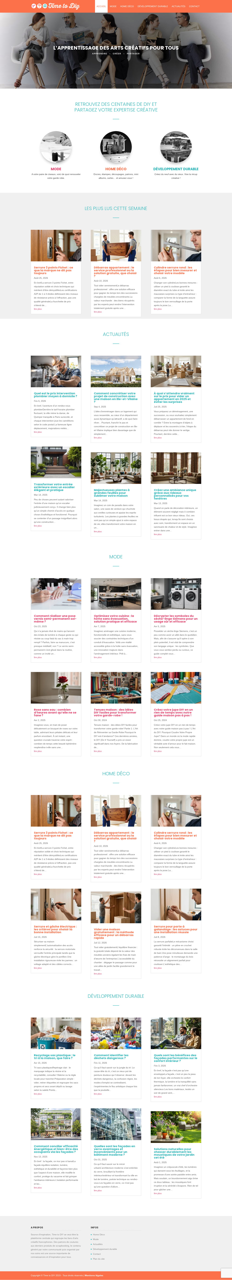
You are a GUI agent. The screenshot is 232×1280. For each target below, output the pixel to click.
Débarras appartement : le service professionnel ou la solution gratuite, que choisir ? (115, 271)
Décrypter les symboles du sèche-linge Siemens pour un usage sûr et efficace (176, 618)
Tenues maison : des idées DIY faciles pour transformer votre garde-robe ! (115, 712)
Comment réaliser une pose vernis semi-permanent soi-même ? (55, 618)
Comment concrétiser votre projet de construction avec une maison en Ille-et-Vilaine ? (116, 397)
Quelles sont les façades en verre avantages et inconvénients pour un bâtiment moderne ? (114, 1150)
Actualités (178, 6)
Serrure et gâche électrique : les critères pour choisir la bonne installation (55, 929)
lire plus (38, 309)
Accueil (101, 6)
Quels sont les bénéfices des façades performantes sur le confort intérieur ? (175, 1058)
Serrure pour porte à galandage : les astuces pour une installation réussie (175, 929)
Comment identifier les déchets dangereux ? (111, 1056)
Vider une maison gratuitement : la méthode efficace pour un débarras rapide (114, 933)
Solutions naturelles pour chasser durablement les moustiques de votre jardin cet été (174, 1153)
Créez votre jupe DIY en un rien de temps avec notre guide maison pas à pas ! (173, 712)
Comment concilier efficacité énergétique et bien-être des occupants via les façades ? (56, 1149)
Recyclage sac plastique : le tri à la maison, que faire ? (54, 1056)
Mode (113, 6)
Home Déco (127, 6)
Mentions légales (94, 1275)
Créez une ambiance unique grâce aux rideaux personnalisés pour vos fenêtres (175, 494)
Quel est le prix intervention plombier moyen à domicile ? (55, 394)
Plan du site (99, 1259)
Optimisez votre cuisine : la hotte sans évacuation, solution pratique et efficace (115, 618)
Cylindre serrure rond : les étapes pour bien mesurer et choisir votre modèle (175, 270)
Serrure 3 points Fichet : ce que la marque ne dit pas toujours (53, 270)
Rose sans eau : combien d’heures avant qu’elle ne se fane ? (55, 712)
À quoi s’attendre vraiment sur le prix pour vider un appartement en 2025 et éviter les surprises (174, 397)
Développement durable (153, 6)
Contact (194, 6)
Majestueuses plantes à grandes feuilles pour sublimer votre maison (112, 493)
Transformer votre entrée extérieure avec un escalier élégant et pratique (54, 487)
